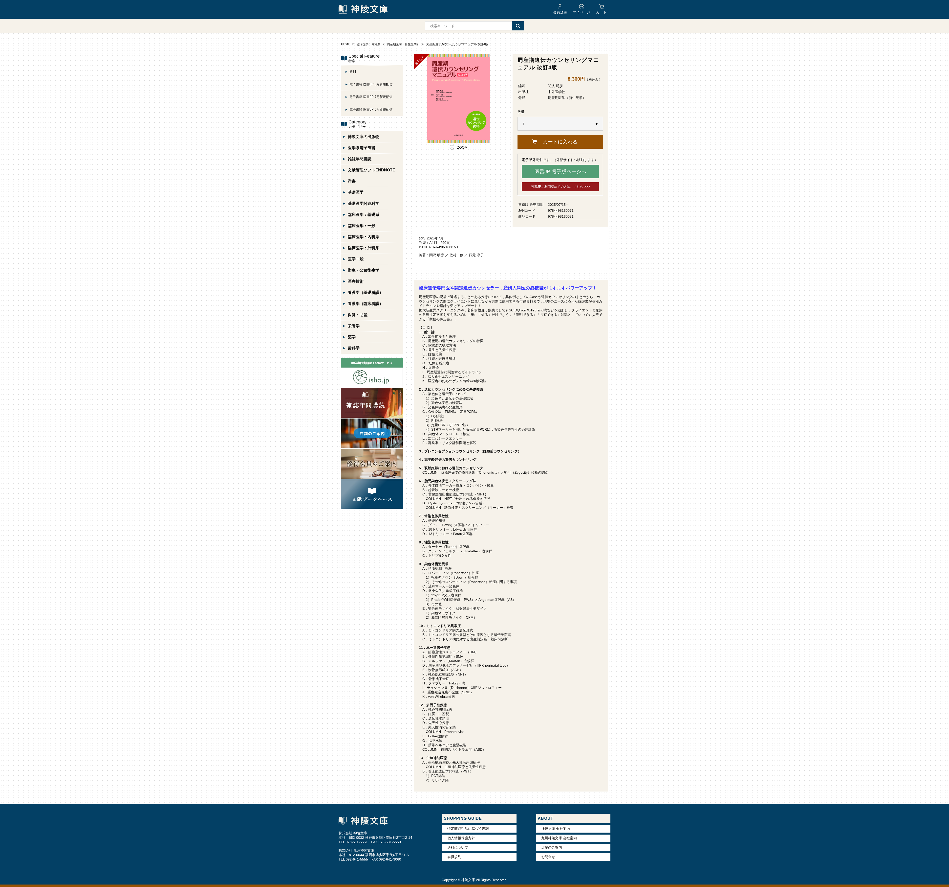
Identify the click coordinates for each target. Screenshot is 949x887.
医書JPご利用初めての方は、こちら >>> (560, 186)
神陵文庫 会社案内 (555, 829)
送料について (457, 847)
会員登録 (560, 12)
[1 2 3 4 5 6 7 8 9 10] (560, 124)
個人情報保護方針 (461, 838)
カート (601, 12)
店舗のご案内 (551, 847)
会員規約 (454, 857)
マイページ (581, 12)
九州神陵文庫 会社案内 (559, 838)
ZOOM (462, 147)
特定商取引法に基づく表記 (468, 829)
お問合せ (548, 857)
